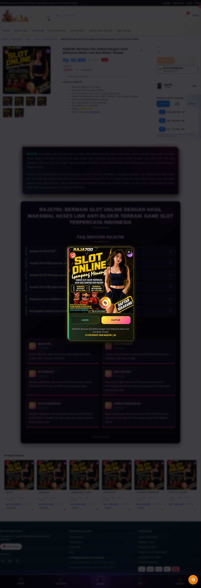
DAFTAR (115, 320)
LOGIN (85, 320)
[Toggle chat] (193, 579)
